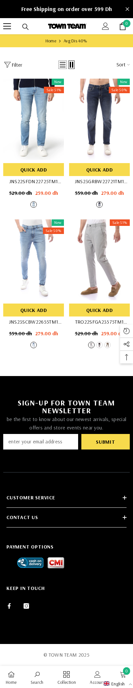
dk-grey (99, 345)
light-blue (33, 204)
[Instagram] (26, 606)
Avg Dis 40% (75, 41)
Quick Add (33, 169)
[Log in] (105, 26)
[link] (37, 677)
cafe (107, 345)
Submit (105, 441)
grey (91, 345)
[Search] (25, 27)
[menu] (7, 26)
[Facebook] (9, 606)
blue (33, 345)
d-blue (99, 204)
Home (51, 41)
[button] (62, 65)
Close (127, 9)
